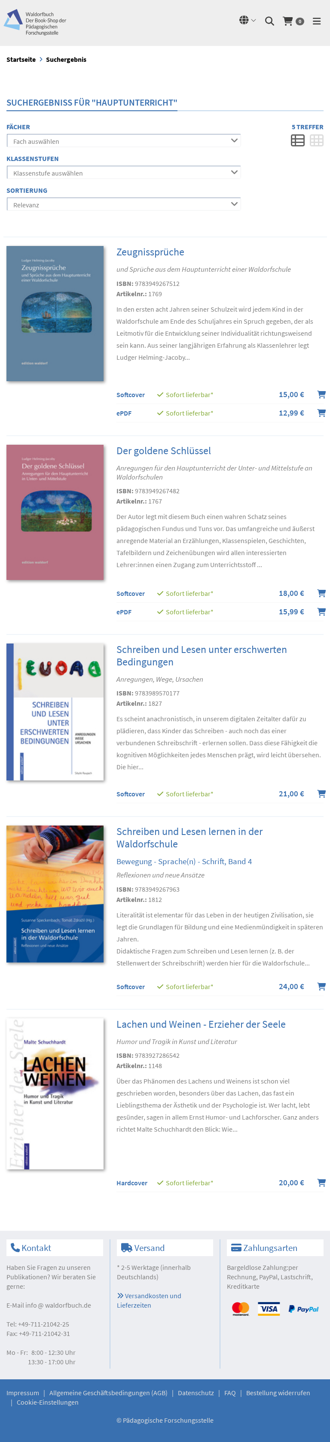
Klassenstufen (32, 158)
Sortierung (26, 190)
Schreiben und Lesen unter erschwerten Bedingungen (201, 655)
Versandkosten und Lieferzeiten (149, 1300)
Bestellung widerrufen (278, 1392)
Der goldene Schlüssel (163, 450)
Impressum (22, 1392)
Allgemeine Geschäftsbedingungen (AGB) (108, 1392)
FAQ (230, 1392)
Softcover (130, 394)
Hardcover (131, 1182)
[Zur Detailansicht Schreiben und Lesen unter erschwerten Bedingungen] (55, 711)
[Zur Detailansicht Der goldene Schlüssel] (55, 511)
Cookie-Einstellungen (48, 1402)
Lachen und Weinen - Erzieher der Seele (201, 1024)
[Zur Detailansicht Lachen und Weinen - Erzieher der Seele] (55, 1093)
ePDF (123, 413)
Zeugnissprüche (150, 251)
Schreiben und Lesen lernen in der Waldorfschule (189, 837)
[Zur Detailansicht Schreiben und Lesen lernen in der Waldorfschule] (55, 893)
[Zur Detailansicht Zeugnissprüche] (55, 312)
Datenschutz (196, 1392)
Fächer (18, 126)
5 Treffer (308, 126)
